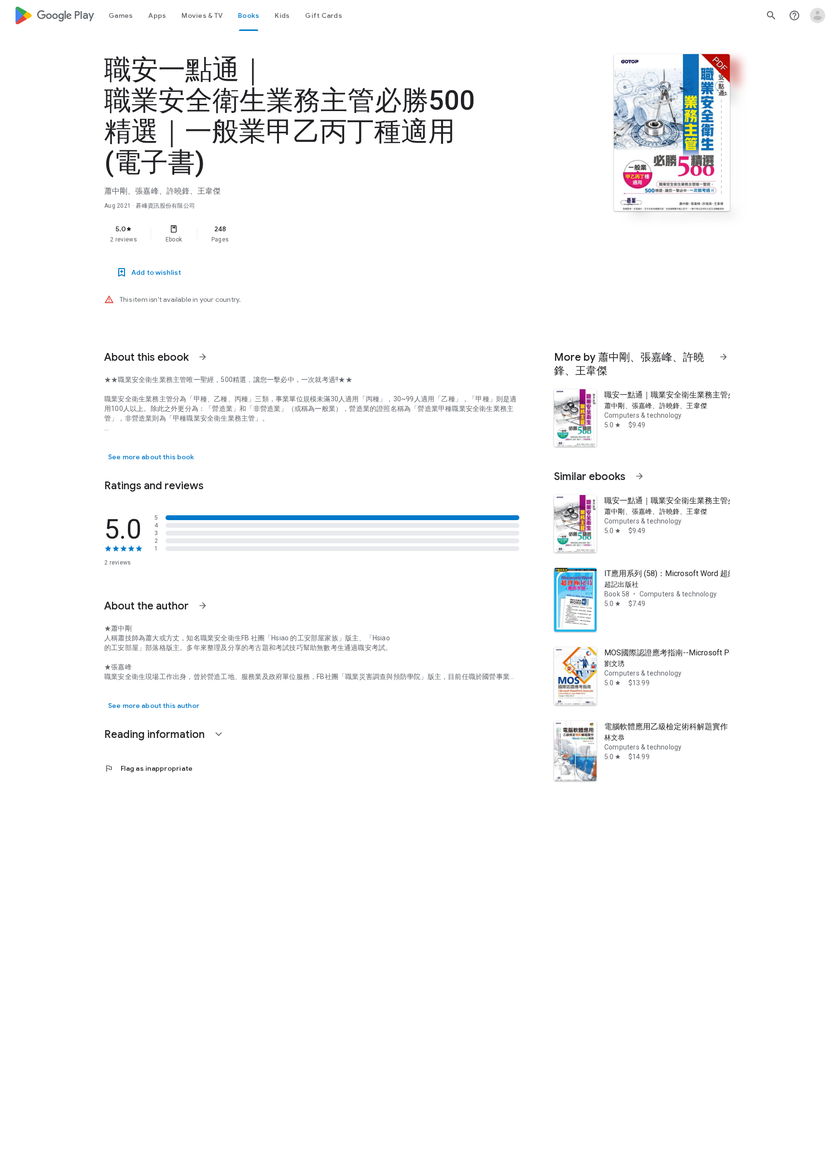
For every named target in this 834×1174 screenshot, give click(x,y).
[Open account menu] (817, 15)
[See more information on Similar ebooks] (639, 476)
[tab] (120, 15)
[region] (297, 233)
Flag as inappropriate (148, 768)
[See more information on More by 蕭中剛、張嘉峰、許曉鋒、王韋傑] (723, 356)
